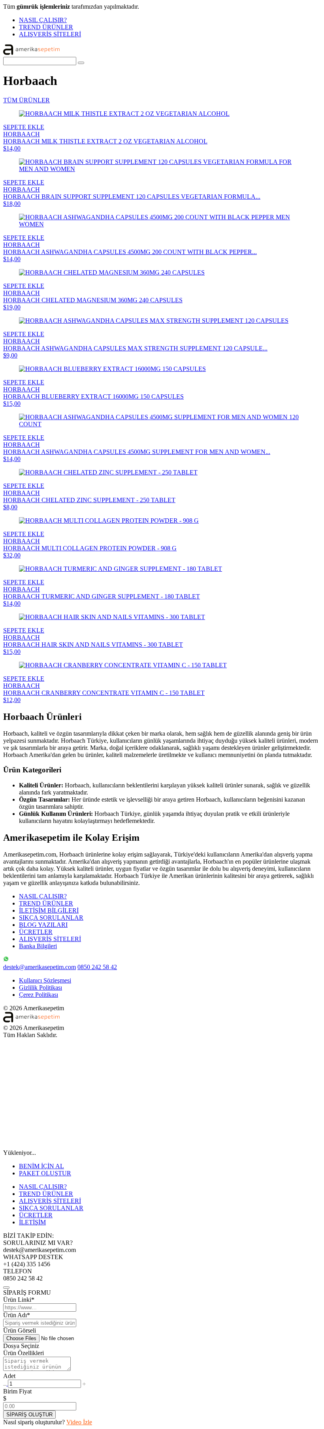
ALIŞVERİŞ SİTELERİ (50, 34)
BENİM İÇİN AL (41, 1166)
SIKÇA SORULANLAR (51, 917)
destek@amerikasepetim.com (39, 967)
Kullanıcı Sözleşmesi (45, 980)
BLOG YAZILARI (43, 924)
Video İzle (79, 1422)
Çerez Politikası (38, 994)
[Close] (6, 1287)
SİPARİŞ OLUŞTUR (29, 1415)
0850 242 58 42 (97, 967)
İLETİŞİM (32, 1222)
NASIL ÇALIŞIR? (43, 20)
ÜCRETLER (36, 931)
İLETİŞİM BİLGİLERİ (49, 910)
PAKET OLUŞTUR (45, 1173)
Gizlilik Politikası (40, 987)
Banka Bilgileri (38, 946)
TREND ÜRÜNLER (46, 27)
